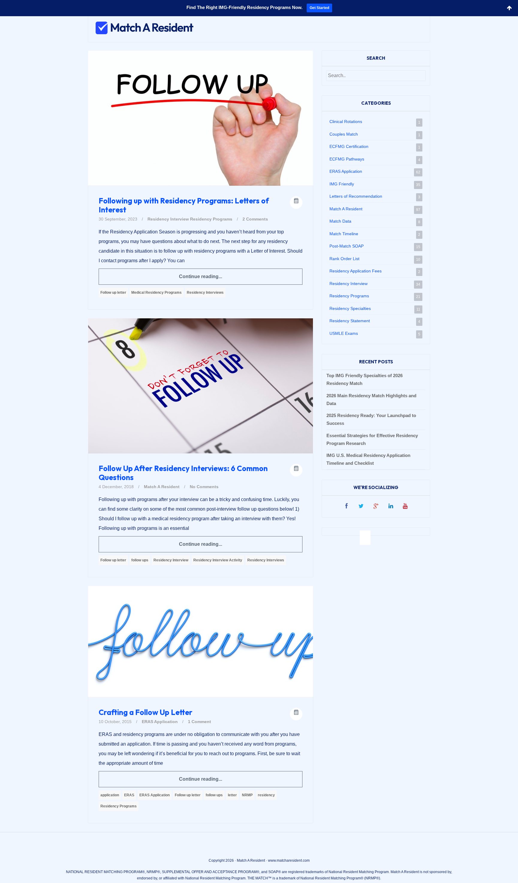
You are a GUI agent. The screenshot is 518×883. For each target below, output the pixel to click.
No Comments (204, 486)
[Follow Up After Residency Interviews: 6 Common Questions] (200, 385)
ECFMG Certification (348, 146)
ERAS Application (160, 721)
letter (232, 795)
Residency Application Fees (355, 271)
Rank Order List (344, 258)
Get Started (319, 8)
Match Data (340, 221)
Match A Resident (162, 486)
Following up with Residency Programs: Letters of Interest (184, 205)
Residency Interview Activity (217, 560)
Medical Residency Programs (156, 292)
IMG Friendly (341, 184)
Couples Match (343, 134)
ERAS (129, 795)
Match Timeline (343, 233)
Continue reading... (200, 276)
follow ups (139, 560)
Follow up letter (113, 292)
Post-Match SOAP (346, 246)
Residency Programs (211, 219)
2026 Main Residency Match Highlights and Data (371, 399)
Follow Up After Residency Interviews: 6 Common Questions (183, 473)
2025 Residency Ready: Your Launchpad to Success (371, 419)
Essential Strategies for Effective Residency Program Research (372, 439)
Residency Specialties (350, 308)
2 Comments (255, 219)
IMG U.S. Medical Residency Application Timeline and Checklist (368, 459)
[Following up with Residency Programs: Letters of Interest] (200, 118)
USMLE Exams (343, 333)
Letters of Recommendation (355, 196)
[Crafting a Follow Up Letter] (200, 641)
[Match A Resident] (142, 29)
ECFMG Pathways (346, 159)
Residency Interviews (205, 292)
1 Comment (199, 721)
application (109, 795)
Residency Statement (349, 320)
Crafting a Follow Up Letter (145, 712)
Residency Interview (168, 219)
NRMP (247, 795)
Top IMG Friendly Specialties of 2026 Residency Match (364, 379)
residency (266, 795)
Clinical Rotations (345, 121)
